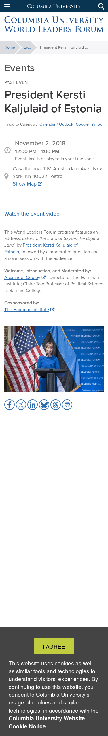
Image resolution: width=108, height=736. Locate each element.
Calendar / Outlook (56, 124)
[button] (7, 6)
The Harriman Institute (26, 309)
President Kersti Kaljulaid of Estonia (41, 248)
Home (9, 47)
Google (82, 124)
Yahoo (96, 124)
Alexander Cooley (22, 277)
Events (30, 47)
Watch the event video (32, 214)
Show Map (25, 184)
